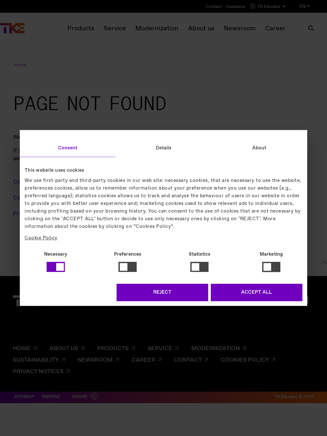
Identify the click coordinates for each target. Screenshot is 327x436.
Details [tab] (163, 148)
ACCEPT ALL (256, 292)
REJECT (162, 292)
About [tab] (259, 148)
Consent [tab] (67, 148)
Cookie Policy (41, 238)
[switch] (127, 267)
